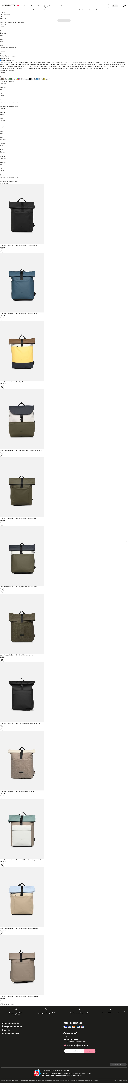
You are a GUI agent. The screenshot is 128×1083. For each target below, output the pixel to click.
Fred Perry (114, 62)
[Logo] (11, 5)
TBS (24, 68)
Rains (87, 66)
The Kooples (31, 68)
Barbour (33, 62)
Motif (1, 127)
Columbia (74, 62)
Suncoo (9, 68)
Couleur (2, 73)
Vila (93, 68)
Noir (32, 79)
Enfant (40, 6)
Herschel (21, 64)
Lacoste (60, 64)
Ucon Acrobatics (6, 60)
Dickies (89, 62)
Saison (2, 114)
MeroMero (11, 66)
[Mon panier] (126, 6)
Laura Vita (77, 64)
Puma (82, 66)
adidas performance (7, 62)
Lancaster (68, 64)
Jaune (47, 79)
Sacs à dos (3, 25)
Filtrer (2, 27)
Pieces (76, 66)
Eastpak (105, 62)
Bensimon (41, 62)
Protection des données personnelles (66, 1080)
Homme (33, 6)
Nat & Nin (58, 66)
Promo (29, 10)
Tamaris (17, 68)
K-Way (42, 64)
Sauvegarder (89, 1051)
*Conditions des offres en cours (28, 1080)
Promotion (3, 83)
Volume (2, 121)
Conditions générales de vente (46, 1080)
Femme (26, 6)
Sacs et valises (5, 14)
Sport (90, 10)
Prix (1, 89)
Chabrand (59, 62)
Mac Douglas (120, 64)
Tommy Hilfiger (56, 68)
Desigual (82, 62)
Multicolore (23, 79)
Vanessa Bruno (79, 68)
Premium (82, 10)
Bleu (39, 79)
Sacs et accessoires (71, 10)
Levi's (100, 64)
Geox (7, 64)
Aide (115, 6)
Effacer (2, 54)
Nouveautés (36, 10)
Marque (8, 47)
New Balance (67, 66)
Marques (98, 10)
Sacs (1, 16)
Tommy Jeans (67, 68)
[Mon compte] (121, 6)
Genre (2, 96)
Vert (13, 79)
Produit (2, 108)
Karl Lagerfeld (50, 64)
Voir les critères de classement (9, 1080)
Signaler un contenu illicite (85, 1080)
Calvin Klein (50, 62)
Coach (66, 62)
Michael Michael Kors (25, 66)
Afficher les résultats (7, 70)
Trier (1, 35)
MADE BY (3, 66)
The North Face (43, 68)
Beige (5, 79)
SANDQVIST (114, 66)
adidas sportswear (22, 62)
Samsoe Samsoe (102, 66)
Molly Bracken (48, 66)
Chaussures (47, 10)
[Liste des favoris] (124, 6)
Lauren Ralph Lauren (89, 64)
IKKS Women (34, 64)
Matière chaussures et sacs (9, 102)
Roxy (93, 66)
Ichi (27, 64)
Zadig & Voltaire (101, 68)
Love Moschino (109, 64)
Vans (88, 68)
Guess (13, 64)
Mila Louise (38, 66)
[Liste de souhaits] (2, 250)
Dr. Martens (97, 62)
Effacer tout (4, 33)
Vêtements (58, 10)
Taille (1, 41)
